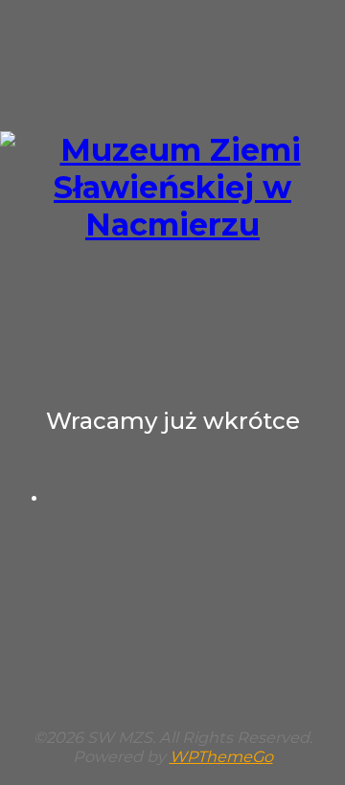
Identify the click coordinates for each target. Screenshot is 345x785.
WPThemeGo (221, 756)
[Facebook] (191, 496)
